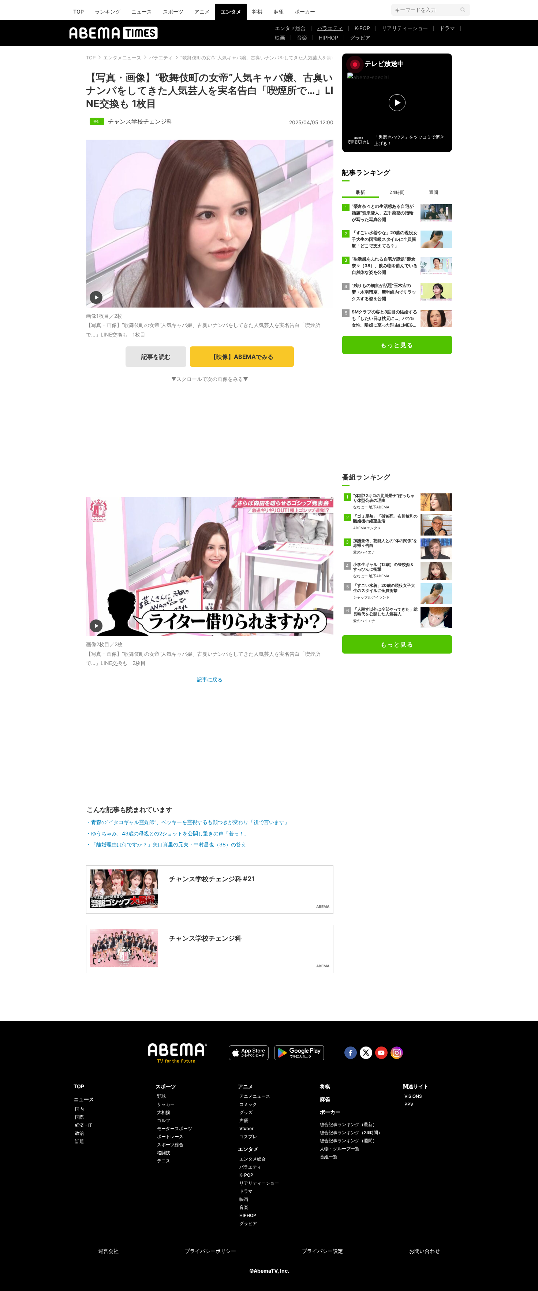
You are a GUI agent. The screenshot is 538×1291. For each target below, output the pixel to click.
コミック (248, 1104)
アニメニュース (254, 1096)
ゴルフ (163, 1120)
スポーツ (173, 11)
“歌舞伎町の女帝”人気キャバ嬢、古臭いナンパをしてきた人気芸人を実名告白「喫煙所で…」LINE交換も (291, 57)
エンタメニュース (122, 57)
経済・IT (83, 1125)
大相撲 (163, 1112)
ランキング (107, 11)
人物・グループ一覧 (339, 1148)
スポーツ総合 (170, 1144)
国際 (79, 1117)
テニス (163, 1160)
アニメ (202, 11)
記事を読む (156, 356)
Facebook (350, 1053)
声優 (243, 1120)
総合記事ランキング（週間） (348, 1140)
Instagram (397, 1053)
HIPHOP (328, 37)
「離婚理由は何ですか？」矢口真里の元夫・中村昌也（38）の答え (168, 844)
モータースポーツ (174, 1128)
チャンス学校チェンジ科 (140, 121)
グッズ (246, 1112)
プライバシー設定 (322, 1251)
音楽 (302, 37)
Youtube (381, 1053)
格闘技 (163, 1152)
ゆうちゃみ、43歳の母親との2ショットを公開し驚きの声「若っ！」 (170, 833)
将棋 (257, 11)
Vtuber (246, 1128)
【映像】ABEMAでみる (241, 356)
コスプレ (248, 1136)
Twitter (366, 1053)
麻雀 (278, 11)
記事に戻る (210, 679)
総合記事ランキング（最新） (348, 1124)
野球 (161, 1096)
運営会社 (108, 1251)
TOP (78, 11)
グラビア (360, 37)
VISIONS (413, 1096)
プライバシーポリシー (210, 1251)
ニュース (141, 11)
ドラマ (447, 28)
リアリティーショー (405, 28)
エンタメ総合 (290, 28)
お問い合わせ (424, 1251)
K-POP (362, 28)
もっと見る (397, 345)
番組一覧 (328, 1156)
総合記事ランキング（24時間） (351, 1132)
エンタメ (231, 11)
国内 (79, 1109)
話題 (79, 1141)
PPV (408, 1104)
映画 (280, 37)
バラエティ (330, 28)
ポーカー (305, 11)
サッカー (166, 1104)
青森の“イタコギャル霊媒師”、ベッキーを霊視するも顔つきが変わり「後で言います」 (190, 822)
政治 (79, 1133)
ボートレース (170, 1136)
